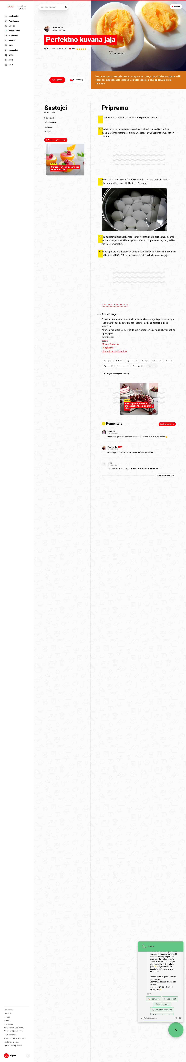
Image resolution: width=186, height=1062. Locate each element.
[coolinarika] (17, 6)
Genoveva (114, 344)
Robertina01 (108, 348)
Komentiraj (76, 80)
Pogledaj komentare (164, 475)
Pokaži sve (151, 366)
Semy (105, 340)
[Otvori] (28, 1056)
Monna (105, 344)
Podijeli (177, 6)
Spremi (59, 80)
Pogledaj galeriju (113, 304)
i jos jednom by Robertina (114, 351)
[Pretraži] (66, 7)
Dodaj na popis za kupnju (57, 140)
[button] (17, 40)
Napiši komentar (165, 424)
